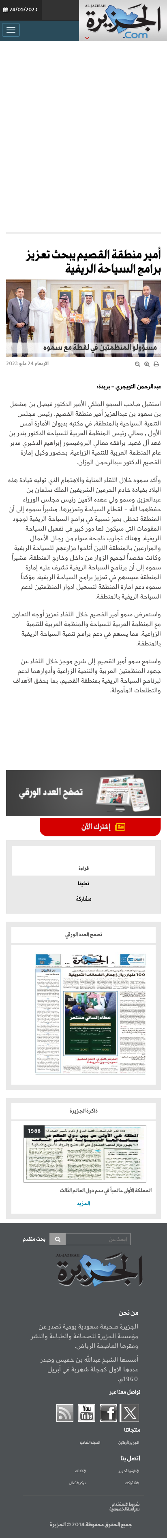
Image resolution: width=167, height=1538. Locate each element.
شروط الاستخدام (125, 1504)
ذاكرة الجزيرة (84, 1111)
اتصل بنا (130, 1458)
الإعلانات (80, 1471)
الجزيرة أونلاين (128, 1443)
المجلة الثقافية (90, 1443)
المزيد (83, 1203)
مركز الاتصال (77, 1483)
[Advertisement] (83, 136)
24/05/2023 (23, 10)
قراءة (84, 868)
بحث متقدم (34, 1239)
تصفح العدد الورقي (83, 934)
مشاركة (83, 899)
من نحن (128, 1313)
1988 (34, 1131)
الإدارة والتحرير (129, 1471)
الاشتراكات (132, 1483)
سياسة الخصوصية (124, 1509)
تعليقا (83, 884)
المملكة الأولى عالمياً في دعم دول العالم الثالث (106, 1190)
